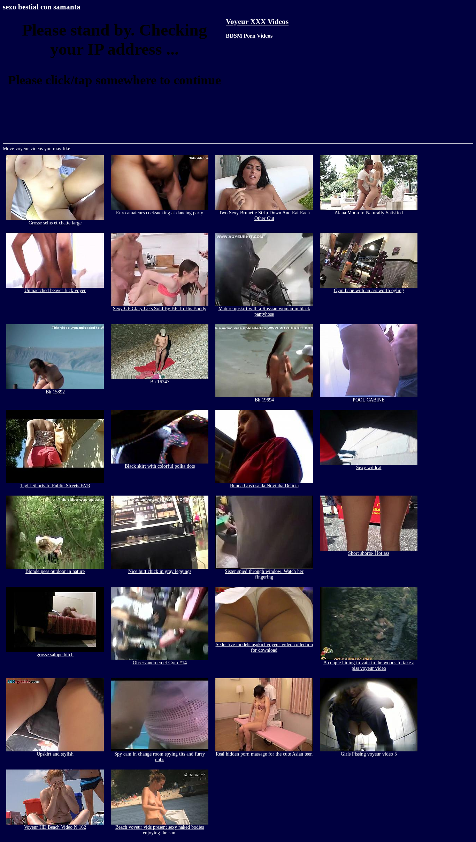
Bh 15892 (55, 392)
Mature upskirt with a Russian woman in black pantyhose (264, 311)
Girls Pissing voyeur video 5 (369, 754)
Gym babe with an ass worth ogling (369, 290)
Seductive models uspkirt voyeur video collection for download (264, 647)
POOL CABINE (369, 400)
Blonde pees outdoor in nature (55, 571)
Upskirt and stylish (55, 754)
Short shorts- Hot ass (368, 553)
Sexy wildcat (369, 467)
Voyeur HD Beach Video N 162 (55, 827)
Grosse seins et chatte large (55, 222)
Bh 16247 (159, 381)
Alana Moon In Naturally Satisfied (369, 212)
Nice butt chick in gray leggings (159, 571)
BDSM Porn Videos (249, 35)
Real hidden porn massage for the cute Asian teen (264, 754)
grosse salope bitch (55, 654)
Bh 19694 (264, 400)
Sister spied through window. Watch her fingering (264, 574)
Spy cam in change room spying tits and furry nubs (159, 756)
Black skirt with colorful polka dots (160, 466)
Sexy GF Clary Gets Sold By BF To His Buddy (159, 308)
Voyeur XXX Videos (257, 21)
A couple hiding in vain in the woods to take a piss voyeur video (368, 665)
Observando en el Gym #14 (160, 662)
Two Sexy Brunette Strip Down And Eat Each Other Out (264, 215)
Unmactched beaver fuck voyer (55, 290)
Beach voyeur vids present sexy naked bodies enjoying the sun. (159, 830)
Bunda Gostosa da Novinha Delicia (264, 485)
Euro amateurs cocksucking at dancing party (159, 212)
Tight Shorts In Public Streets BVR (55, 485)
